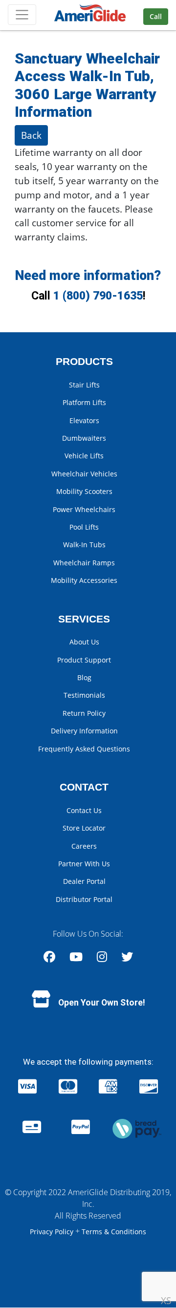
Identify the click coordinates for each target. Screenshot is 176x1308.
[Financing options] (136, 1128)
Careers (84, 846)
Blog (84, 677)
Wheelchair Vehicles (84, 473)
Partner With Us (84, 863)
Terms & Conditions (114, 1231)
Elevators (84, 420)
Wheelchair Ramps (84, 562)
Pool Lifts (84, 527)
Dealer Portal (84, 881)
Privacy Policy (52, 1231)
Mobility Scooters (84, 491)
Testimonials (84, 695)
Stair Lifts (84, 384)
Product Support (84, 660)
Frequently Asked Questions (84, 748)
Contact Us (84, 810)
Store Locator (84, 828)
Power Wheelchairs (84, 509)
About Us (84, 641)
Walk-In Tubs (84, 544)
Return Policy (84, 713)
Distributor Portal (84, 899)
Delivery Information (84, 730)
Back (31, 135)
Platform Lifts (84, 402)
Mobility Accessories (84, 580)
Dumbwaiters (84, 438)
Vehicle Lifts (84, 455)
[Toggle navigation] (22, 14)
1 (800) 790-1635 (98, 295)
